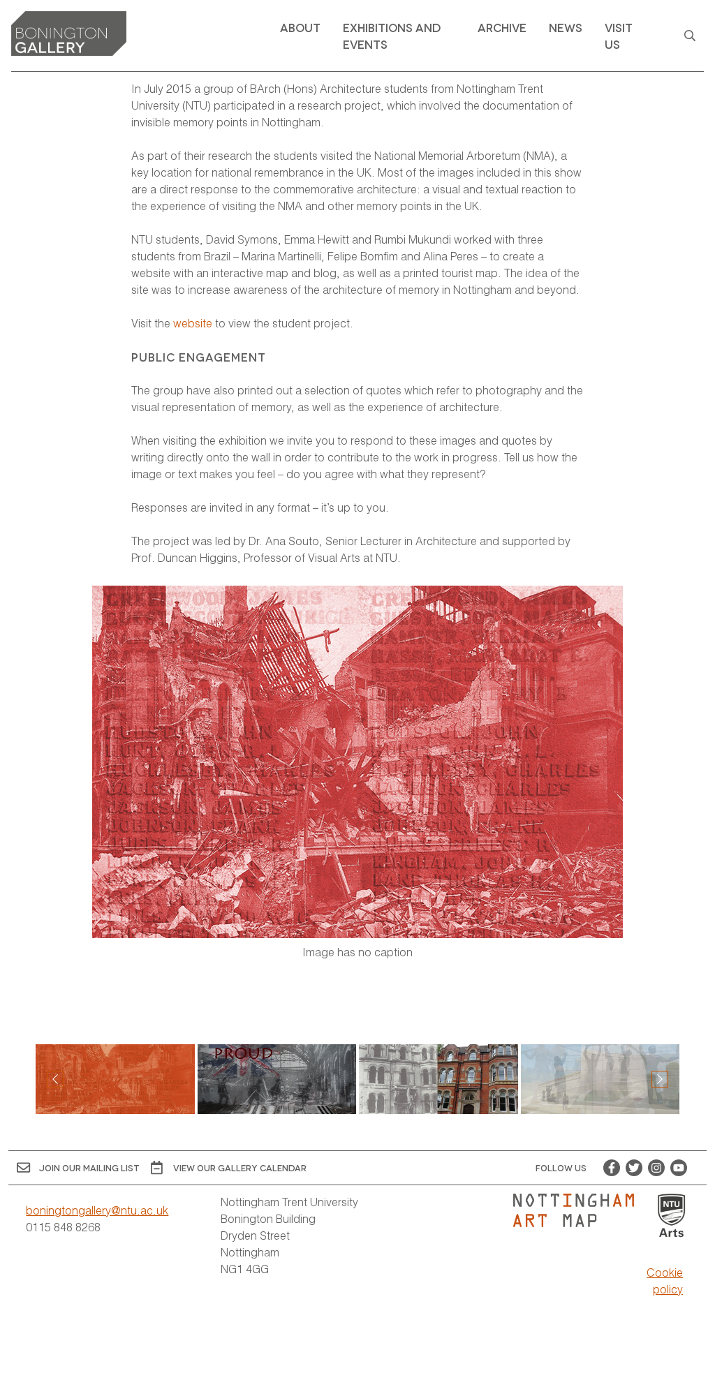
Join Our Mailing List (89, 1167)
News (565, 27)
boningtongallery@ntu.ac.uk (97, 1210)
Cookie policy (665, 1281)
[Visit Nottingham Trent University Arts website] (671, 1216)
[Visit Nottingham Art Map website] (579, 1210)
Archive (502, 27)
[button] (659, 1079)
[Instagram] (656, 1167)
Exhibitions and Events (392, 35)
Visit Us (619, 35)
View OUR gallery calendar (240, 1167)
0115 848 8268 (63, 1226)
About (300, 27)
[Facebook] (611, 1167)
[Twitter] (634, 1167)
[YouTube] (678, 1167)
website (192, 322)
